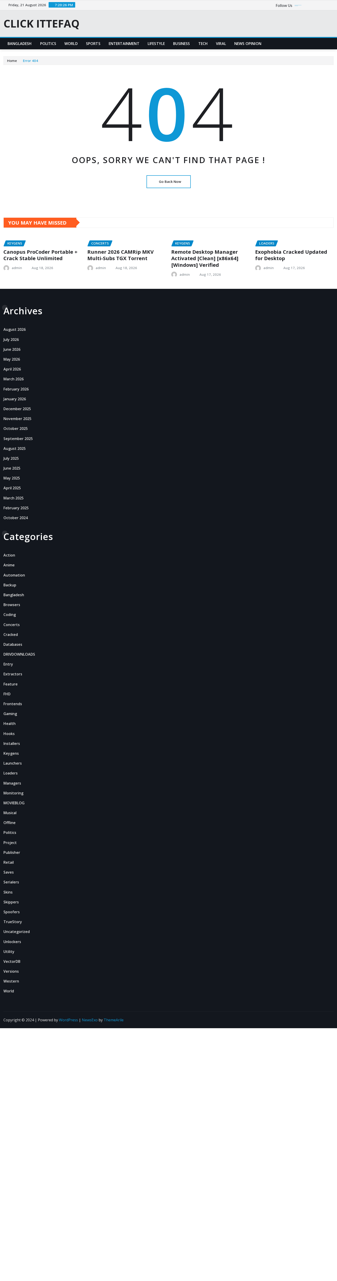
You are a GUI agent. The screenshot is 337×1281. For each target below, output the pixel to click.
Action (9, 555)
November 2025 (17, 418)
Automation (14, 575)
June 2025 (11, 468)
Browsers (11, 604)
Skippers (11, 902)
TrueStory (12, 921)
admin (17, 267)
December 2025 (17, 408)
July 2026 (11, 339)
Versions (11, 971)
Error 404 (30, 60)
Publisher (11, 852)
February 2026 (16, 389)
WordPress (68, 1019)
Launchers (12, 763)
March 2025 (13, 498)
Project (10, 842)
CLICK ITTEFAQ (41, 23)
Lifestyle (156, 43)
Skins (8, 892)
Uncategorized (16, 931)
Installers (11, 743)
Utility (8, 951)
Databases (12, 644)
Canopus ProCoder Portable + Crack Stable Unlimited (40, 255)
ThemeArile (114, 1019)
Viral (221, 43)
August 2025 (14, 448)
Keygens (11, 753)
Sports (93, 43)
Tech (203, 43)
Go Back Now (170, 181)
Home (12, 60)
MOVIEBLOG (14, 802)
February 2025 (16, 507)
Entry (8, 664)
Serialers (11, 882)
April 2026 (12, 369)
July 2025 (11, 458)
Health (9, 723)
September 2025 (18, 438)
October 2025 (15, 428)
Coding (9, 614)
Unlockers (12, 941)
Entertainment (124, 43)
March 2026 (13, 379)
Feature (10, 684)
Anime (9, 565)
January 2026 (14, 398)
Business (181, 43)
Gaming (10, 713)
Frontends (12, 703)
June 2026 (11, 349)
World (71, 43)
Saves (8, 872)
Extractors (12, 674)
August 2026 (14, 329)
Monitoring (13, 793)
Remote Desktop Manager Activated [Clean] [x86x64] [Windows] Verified (204, 258)
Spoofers (11, 911)
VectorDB (11, 961)
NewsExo (90, 1019)
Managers (12, 783)
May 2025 (11, 478)
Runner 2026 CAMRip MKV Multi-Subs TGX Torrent (120, 255)
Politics (48, 43)
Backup (9, 585)
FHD (7, 693)
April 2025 (12, 487)
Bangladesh (20, 43)
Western (11, 981)
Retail (8, 862)
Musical (10, 812)
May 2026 (11, 359)
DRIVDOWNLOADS (19, 654)
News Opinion (247, 43)
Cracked (10, 634)
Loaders (10, 773)
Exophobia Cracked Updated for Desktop (291, 255)
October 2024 (15, 517)
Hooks (9, 733)
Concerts (11, 624)
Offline (9, 822)
